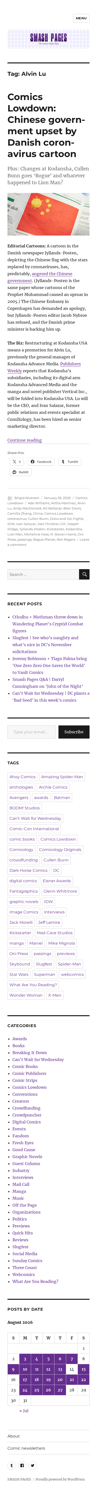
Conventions (25, 1094)
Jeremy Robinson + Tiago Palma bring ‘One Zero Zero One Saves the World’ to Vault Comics (49, 665)
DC (56, 870)
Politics (19, 1219)
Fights (78, 519)
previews (66, 953)
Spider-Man (69, 964)
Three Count (24, 1267)
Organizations (26, 1212)
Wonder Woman (26, 995)
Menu (81, 18)
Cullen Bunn (38, 519)
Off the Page (24, 1205)
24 (25, 1389)
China (38, 513)
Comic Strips (24, 1080)
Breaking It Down (29, 1052)
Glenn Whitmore (60, 891)
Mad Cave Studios (55, 933)
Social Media (24, 1253)
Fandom (20, 1135)
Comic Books (25, 1066)
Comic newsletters (26, 1448)
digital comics (23, 880)
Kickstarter (55, 529)
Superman (44, 974)
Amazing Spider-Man (62, 776)
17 (25, 1379)
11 (37, 1369)
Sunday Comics (27, 1260)
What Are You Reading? (33, 985)
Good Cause (23, 1149)
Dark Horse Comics (28, 870)
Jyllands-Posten (32, 529)
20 (60, 1379)
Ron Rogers (66, 539)
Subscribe (74, 731)
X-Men (54, 995)
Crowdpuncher (26, 1115)
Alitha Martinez (63, 503)
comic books (22, 839)
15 (84, 1369)
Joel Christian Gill (51, 524)
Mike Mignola (61, 943)
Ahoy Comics (22, 776)
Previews (21, 1225)
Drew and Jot (61, 519)
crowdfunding (23, 860)
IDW (11, 524)
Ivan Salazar (26, 524)
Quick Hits (22, 1232)
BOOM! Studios (24, 808)
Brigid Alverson (26, 498)
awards (41, 797)
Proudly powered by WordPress (60, 1479)
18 (37, 1379)
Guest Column (26, 1163)
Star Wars (18, 974)
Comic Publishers (29, 1073)
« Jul (23, 1410)
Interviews (22, 1177)
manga (16, 943)
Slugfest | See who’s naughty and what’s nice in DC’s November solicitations (45, 644)
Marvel (36, 943)
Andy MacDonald (27, 508)
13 (60, 1369)
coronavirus (16, 519)
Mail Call (20, 1184)
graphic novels (23, 901)
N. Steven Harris (63, 534)
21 (72, 1379)
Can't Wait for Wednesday (35, 818)
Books (18, 1045)
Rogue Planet (44, 539)
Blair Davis (72, 508)
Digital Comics (26, 1121)
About (13, 1436)
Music (18, 1198)
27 (60, 1389)
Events (19, 1128)
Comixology (21, 849)
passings (24, 539)
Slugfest (44, 964)
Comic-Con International (34, 828)
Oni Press (18, 953)
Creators (20, 1101)
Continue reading (24, 440)
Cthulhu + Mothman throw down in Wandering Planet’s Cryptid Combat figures (47, 623)
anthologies (21, 787)
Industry (20, 1170)
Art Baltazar (52, 508)
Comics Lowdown (58, 513)
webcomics (72, 974)
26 (48, 1389)
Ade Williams (38, 503)
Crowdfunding (26, 1108)
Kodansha (74, 529)
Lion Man (15, 534)
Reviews (20, 1239)
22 (83, 1379)
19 (48, 1379)
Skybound (19, 964)
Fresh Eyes (23, 1142)
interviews (54, 912)
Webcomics (23, 1274)
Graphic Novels (27, 1156)
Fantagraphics (23, 891)
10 (25, 1369)
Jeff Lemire (49, 922)
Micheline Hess (36, 534)
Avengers (18, 797)
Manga (19, 1191)
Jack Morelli (21, 922)
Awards (19, 1038)
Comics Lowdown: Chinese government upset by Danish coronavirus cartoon (46, 125)
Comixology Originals (60, 849)
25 (36, 1389)
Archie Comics (53, 787)
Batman (62, 797)
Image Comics (23, 912)
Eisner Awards (57, 880)
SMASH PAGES (19, 1479)
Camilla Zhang (19, 513)
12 (48, 1369)
